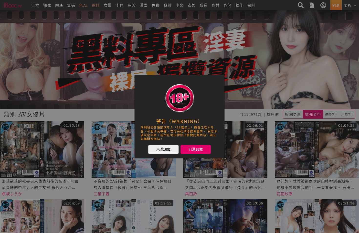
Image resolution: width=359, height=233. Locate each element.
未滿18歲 (163, 149)
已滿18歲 (196, 149)
